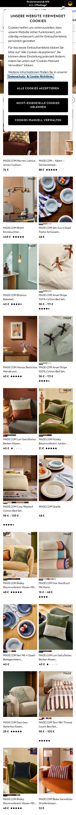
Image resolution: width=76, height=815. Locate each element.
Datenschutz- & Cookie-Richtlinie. (30, 76)
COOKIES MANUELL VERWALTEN (38, 120)
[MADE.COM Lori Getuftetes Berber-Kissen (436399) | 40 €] (20, 411)
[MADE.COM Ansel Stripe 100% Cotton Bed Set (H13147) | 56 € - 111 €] (56, 339)
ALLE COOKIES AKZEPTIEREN (38, 88)
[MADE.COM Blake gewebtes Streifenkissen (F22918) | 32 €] (56, 770)
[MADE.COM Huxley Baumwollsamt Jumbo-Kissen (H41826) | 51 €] (56, 411)
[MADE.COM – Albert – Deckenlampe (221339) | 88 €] (56, 132)
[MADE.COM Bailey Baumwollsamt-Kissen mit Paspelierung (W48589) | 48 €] (20, 555)
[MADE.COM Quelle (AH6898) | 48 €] (56, 478)
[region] (38, 70)
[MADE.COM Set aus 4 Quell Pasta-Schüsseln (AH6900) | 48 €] (56, 199)
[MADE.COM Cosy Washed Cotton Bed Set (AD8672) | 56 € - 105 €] (20, 478)
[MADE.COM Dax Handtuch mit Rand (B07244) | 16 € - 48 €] (56, 555)
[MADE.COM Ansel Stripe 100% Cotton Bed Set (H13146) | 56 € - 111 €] (56, 266)
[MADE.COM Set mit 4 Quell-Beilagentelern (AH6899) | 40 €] (20, 627)
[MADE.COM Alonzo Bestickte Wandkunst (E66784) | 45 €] (20, 339)
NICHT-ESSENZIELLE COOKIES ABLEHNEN (38, 105)
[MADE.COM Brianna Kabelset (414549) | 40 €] (20, 266)
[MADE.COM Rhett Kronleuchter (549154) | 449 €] (20, 199)
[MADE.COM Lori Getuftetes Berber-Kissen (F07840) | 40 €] (56, 627)
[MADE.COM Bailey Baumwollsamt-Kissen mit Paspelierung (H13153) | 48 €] (20, 770)
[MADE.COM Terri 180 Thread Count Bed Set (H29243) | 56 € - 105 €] (56, 694)
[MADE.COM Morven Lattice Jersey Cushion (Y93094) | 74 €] (20, 132)
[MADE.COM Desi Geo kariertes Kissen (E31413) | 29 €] (20, 694)
